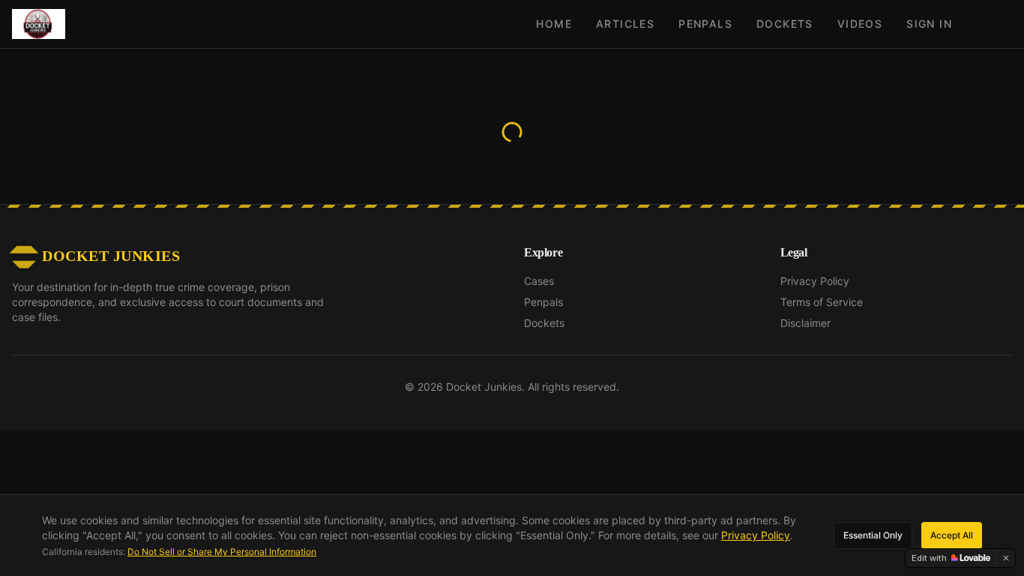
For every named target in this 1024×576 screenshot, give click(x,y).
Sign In (929, 23)
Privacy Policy (814, 304)
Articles (625, 23)
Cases (539, 304)
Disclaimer (805, 346)
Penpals (705, 23)
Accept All (951, 535)
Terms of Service (821, 326)
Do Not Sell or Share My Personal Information (221, 551)
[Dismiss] (1006, 558)
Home (554, 23)
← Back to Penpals (512, 159)
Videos (859, 23)
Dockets (784, 23)
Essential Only (873, 535)
